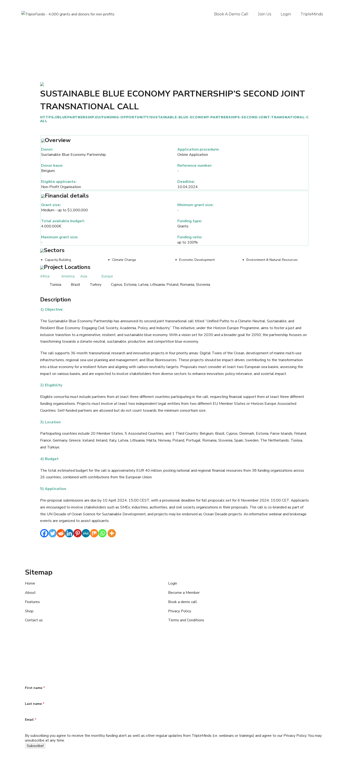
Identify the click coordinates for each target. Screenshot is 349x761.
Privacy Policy (179, 611)
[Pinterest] (77, 533)
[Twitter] (52, 533)
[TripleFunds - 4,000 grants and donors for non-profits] (67, 14)
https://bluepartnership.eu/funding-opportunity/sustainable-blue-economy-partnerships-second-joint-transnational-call (174, 119)
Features (32, 601)
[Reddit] (61, 533)
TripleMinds (312, 14)
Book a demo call (231, 14)
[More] (112, 533)
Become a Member (184, 592)
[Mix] (94, 533)
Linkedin (59, 652)
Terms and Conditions (186, 620)
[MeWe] (86, 533)
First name (35, 688)
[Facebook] (44, 533)
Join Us (264, 14)
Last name (34, 703)
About (30, 592)
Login (286, 14)
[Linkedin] (69, 533)
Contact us (34, 620)
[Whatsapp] (102, 533)
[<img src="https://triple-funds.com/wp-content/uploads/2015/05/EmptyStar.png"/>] (42, 84)
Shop (29, 611)
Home (30, 583)
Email (30, 719)
